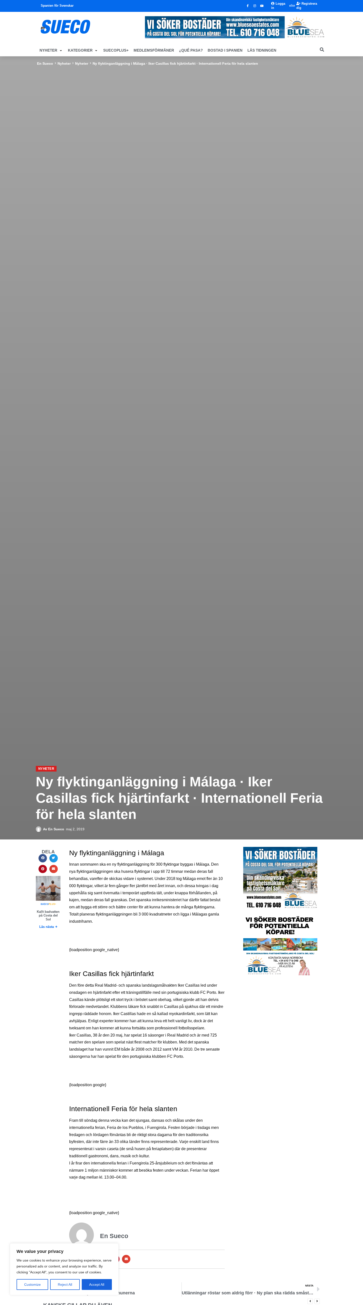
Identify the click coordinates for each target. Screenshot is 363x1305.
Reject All (65, 1284)
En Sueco (45, 63)
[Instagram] (255, 6)
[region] (64, 1269)
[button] (51, 50)
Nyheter (64, 63)
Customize (32, 1284)
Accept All (96, 1284)
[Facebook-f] (248, 6)
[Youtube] (262, 6)
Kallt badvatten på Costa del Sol (48, 915)
